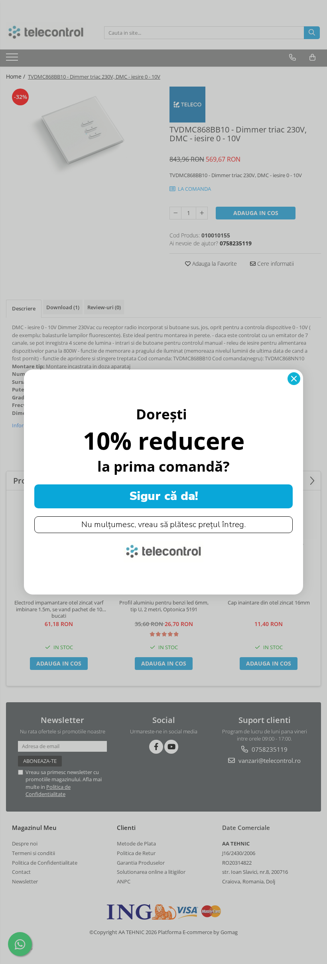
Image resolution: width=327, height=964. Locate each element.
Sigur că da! (163, 496)
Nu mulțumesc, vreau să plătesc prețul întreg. (163, 524)
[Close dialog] (294, 379)
